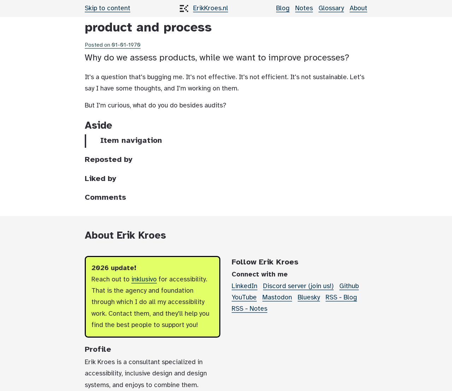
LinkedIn (244, 286)
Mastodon (277, 297)
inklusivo (144, 279)
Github (349, 286)
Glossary (331, 8)
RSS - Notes (249, 309)
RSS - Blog (341, 297)
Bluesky (309, 297)
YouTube (244, 297)
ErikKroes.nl (210, 8)
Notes (304, 8)
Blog (283, 8)
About (358, 8)
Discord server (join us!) (298, 286)
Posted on (113, 45)
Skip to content (107, 8)
